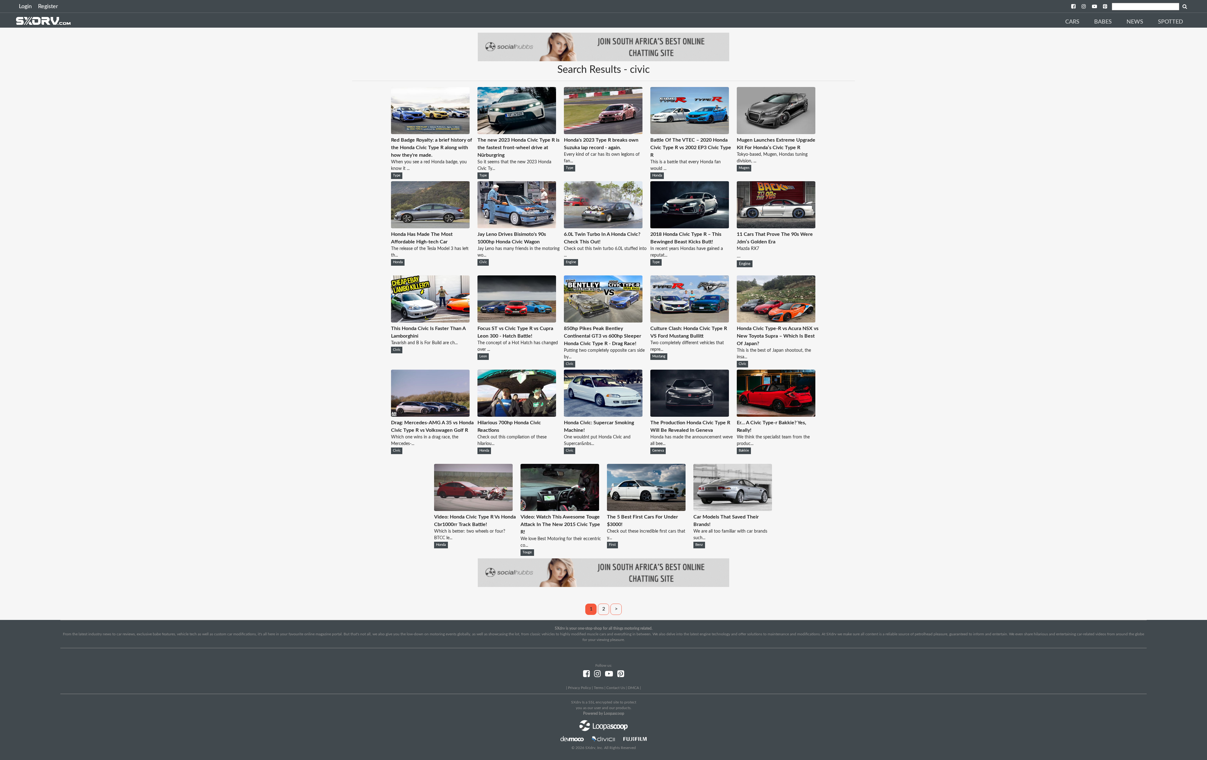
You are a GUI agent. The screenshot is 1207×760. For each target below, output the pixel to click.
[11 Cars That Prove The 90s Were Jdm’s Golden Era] (776, 226)
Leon (483, 356)
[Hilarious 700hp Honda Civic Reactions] (516, 415)
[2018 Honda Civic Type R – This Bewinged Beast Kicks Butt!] (689, 226)
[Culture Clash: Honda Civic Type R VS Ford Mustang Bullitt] (689, 320)
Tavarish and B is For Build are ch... (424, 343)
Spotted (1170, 22)
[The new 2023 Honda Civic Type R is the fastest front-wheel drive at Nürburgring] (516, 132)
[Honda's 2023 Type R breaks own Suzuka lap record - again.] (603, 132)
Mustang (658, 356)
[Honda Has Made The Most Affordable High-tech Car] (430, 226)
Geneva (658, 450)
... (775, 245)
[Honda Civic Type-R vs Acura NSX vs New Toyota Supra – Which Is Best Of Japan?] (776, 320)
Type (396, 175)
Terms (599, 688)
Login (25, 6)
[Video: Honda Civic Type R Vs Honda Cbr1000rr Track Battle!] (473, 509)
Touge (527, 552)
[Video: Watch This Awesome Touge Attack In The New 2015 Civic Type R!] (560, 509)
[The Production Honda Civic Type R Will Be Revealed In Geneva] (689, 415)
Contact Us (615, 688)
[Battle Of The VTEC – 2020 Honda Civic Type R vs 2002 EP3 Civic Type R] (689, 132)
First (612, 544)
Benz (699, 544)
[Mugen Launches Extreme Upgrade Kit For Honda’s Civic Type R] (776, 132)
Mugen (744, 168)
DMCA (633, 688)
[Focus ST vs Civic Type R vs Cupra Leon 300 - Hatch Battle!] (516, 320)
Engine (571, 262)
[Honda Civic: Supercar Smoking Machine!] (603, 415)
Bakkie (744, 450)
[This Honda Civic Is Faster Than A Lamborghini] (430, 320)
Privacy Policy (579, 688)
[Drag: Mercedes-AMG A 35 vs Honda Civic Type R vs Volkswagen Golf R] (430, 415)
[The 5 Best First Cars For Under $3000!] (646, 509)
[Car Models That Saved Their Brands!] (732, 509)
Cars (1072, 22)
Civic (483, 262)
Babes (1103, 22)
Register (48, 6)
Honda (657, 175)
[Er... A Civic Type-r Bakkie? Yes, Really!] (776, 415)
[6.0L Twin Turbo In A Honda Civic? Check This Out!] (603, 226)
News (1135, 22)
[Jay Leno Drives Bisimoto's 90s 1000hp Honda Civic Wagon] (516, 226)
